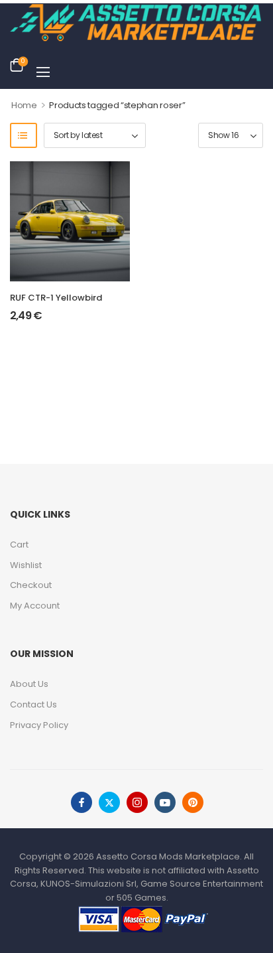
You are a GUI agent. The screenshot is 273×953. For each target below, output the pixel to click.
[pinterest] (192, 802)
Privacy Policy (39, 725)
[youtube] (165, 802)
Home (24, 105)
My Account (35, 605)
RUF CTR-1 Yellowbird (56, 297)
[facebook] (81, 802)
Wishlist (26, 565)
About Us (29, 684)
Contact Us (33, 704)
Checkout (31, 585)
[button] (43, 71)
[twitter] (109, 802)
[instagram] (137, 802)
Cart (19, 544)
